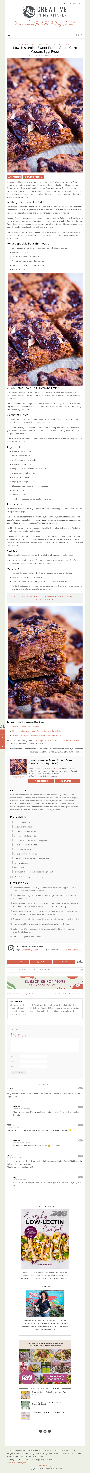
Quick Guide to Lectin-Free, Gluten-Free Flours (48, 1412)
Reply (80, 1088)
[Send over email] (2, 746)
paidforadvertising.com (17, 1462)
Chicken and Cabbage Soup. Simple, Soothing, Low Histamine (38, 731)
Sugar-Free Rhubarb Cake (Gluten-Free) (68, 994)
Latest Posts (58, 44)
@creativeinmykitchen (28, 949)
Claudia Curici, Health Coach (44, 768)
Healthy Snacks (45, 44)
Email (13, 1061)
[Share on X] (2, 736)
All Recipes (23, 44)
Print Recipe (42, 781)
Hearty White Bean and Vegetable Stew (21, 994)
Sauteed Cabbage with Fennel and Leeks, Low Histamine (36, 735)
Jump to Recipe (14, 177)
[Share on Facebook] (2, 731)
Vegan (68, 44)
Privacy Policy (45, 1465)
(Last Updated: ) (45, 55)
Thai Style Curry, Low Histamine (25, 727)
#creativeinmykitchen (72, 949)
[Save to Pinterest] (2, 741)
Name (13, 1056)
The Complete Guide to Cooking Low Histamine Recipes (57, 740)
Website (13, 1066)
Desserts (33, 44)
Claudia (47, 970)
